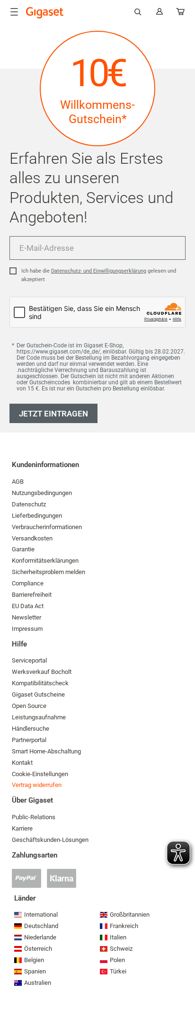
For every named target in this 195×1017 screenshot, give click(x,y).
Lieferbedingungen (37, 515)
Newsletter (26, 617)
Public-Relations (33, 817)
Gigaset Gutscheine (38, 694)
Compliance (28, 583)
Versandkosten (32, 538)
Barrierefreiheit (32, 594)
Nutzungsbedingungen (42, 492)
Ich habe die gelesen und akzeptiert (98, 275)
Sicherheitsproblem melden (48, 571)
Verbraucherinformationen (47, 527)
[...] (181, 13)
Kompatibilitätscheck (40, 683)
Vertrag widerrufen (37, 784)
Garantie (23, 549)
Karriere (22, 828)
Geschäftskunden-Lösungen (50, 839)
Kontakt (22, 762)
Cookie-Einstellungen (40, 774)
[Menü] (14, 12)
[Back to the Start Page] (45, 12)
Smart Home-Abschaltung (46, 751)
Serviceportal (29, 660)
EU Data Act (28, 606)
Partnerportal (29, 739)
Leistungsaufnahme (39, 717)
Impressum (27, 628)
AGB (18, 481)
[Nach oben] (183, 981)
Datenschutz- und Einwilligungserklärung (98, 271)
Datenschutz (29, 504)
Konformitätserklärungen (45, 560)
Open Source (29, 705)
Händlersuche (30, 728)
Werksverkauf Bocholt (41, 671)
